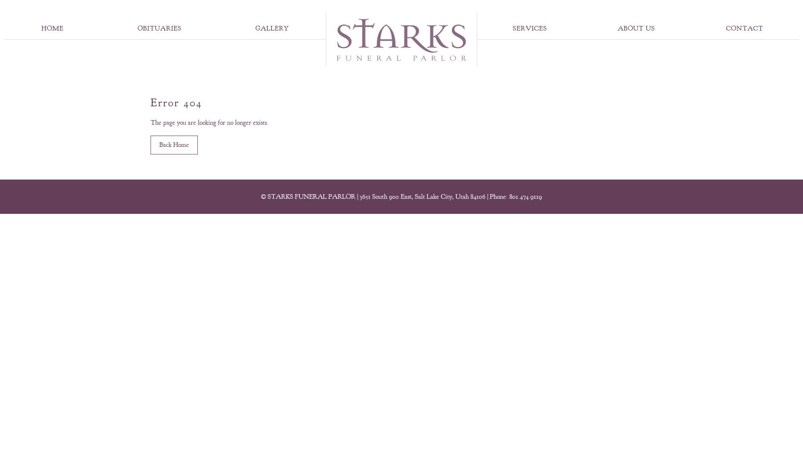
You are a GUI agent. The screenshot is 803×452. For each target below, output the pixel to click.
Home (52, 28)
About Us (636, 28)
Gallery (272, 28)
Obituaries (160, 28)
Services (530, 28)
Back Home (174, 145)
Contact (744, 28)
